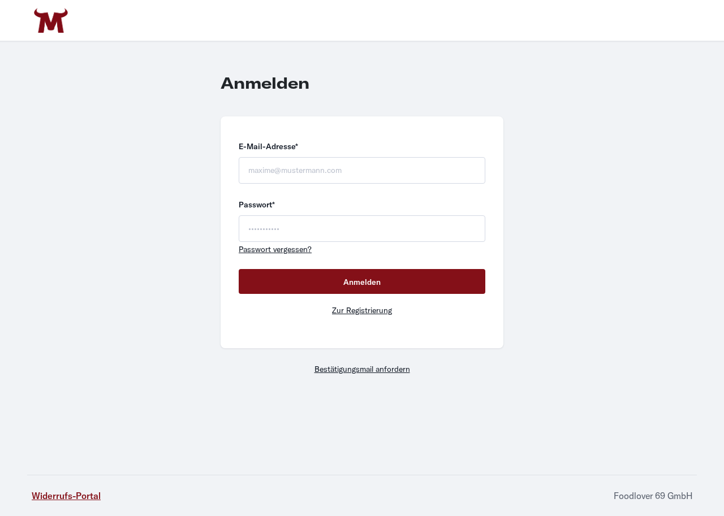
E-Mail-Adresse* (268, 146)
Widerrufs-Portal (66, 495)
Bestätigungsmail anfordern (362, 369)
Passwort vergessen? (275, 249)
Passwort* (257, 205)
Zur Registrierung (362, 310)
